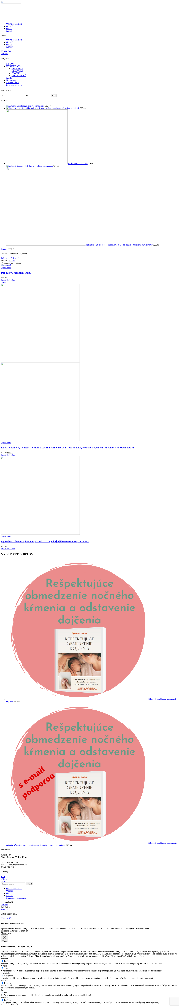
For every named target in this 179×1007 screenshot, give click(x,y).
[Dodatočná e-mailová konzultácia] (11, 106)
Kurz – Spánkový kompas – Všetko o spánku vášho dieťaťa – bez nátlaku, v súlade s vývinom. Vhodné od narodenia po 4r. (68, 447)
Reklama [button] (4, 980)
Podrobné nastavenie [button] (9, 931)
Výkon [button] (4, 966)
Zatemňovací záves (14, 85)
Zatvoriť (4, 53)
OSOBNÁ (16, 73)
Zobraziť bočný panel (10, 258)
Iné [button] (2, 990)
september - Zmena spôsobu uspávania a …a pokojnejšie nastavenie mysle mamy (119, 245)
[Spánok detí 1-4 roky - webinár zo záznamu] (11, 166)
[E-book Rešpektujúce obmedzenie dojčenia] (77, 699)
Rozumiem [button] (23, 931)
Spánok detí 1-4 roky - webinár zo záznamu (35, 166)
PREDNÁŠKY (12, 82)
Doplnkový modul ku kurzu (16, 272)
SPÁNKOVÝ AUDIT (78, 163)
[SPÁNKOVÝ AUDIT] (37, 163)
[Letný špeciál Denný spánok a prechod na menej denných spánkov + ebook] (11, 108)
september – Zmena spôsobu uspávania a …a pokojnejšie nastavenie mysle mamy (45, 541)
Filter (53, 96)
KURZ (9, 78)
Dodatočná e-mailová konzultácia (31, 106)
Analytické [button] (5, 973)
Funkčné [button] (4, 958)
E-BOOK (10, 64)
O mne (9, 28)
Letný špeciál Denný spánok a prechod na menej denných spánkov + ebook (48, 108)
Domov (4, 249)
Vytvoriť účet (6, 918)
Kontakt (9, 31)
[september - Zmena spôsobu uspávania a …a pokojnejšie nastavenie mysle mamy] (45, 245)
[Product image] (40, 440)
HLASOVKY (17, 71)
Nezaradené (11, 80)
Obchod (9, 26)
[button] (89, 35)
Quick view (6, 268)
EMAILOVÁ (17, 68)
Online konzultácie (14, 24)
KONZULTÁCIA (14, 66)
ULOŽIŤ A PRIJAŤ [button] (9, 1005)
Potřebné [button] (4, 997)
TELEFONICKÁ (19, 75)
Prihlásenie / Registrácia (16, 898)
